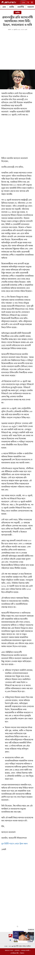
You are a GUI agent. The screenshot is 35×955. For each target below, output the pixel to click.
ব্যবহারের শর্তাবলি (25, 950)
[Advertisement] (17, 49)
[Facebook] (10, 940)
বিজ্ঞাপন (22, 953)
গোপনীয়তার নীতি (14, 953)
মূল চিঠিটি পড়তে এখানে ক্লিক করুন (14, 843)
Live (23, 2)
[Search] (28, 2)
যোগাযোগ (17, 950)
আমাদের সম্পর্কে (9, 950)
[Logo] (8, 2)
